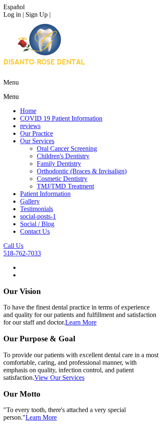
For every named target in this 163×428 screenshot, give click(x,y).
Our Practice (36, 133)
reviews (30, 125)
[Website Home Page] (44, 69)
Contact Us (35, 231)
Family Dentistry (59, 163)
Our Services (37, 140)
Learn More (81, 322)
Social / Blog (37, 223)
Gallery (30, 201)
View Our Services (59, 377)
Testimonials (36, 208)
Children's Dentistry (63, 156)
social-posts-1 (38, 216)
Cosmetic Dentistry (62, 178)
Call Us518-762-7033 (22, 249)
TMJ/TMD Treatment (65, 186)
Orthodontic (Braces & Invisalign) (82, 171)
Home (28, 110)
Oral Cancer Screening (67, 148)
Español (14, 6)
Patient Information (45, 193)
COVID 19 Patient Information (61, 118)
